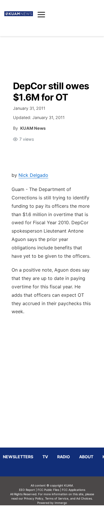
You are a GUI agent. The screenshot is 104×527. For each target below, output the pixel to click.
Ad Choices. (84, 498)
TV (45, 456)
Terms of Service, (57, 498)
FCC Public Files (48, 489)
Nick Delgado (33, 175)
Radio (63, 456)
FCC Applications (73, 489)
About (86, 456)
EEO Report (27, 489)
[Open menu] (41, 14)
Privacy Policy (33, 498)
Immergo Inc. (60, 516)
